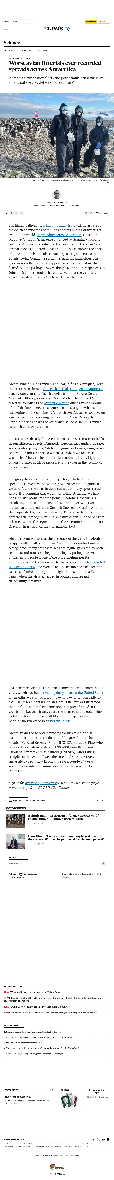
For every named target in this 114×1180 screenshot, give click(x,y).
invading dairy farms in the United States (73, 693)
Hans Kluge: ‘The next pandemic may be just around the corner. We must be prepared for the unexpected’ (66, 838)
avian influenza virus (58, 225)
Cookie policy (74, 1155)
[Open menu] (6, 29)
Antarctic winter (56, 403)
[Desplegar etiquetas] (103, 863)
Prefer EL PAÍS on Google (98, 213)
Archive (65, 1090)
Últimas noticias (13, 987)
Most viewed (11, 1025)
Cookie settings (62, 1155)
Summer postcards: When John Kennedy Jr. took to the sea (33, 1032)
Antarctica (13, 864)
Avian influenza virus (19, 58)
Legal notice (39, 1155)
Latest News (42, 51)
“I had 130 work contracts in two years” (24, 1043)
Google (31, 51)
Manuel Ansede (57, 202)
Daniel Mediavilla (35, 823)
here (68, 877)
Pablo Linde (33, 844)
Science (12, 43)
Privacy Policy (50, 1155)
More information (16, 877)
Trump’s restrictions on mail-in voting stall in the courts (39, 1006)
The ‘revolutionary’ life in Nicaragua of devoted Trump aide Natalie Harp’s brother (43, 1048)
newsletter (11, 1090)
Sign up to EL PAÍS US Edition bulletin (30, 800)
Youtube (22, 51)
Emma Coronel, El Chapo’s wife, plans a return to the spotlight (34, 1054)
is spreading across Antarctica (59, 235)
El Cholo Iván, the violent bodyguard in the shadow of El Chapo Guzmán (39, 1037)
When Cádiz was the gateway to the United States (35, 992)
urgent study (59, 721)
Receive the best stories (18, 1097)
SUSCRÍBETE (91, 21)
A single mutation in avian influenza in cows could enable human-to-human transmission (63, 817)
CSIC (22, 864)
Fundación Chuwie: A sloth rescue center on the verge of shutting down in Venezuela (53, 1012)
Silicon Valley (10, 51)
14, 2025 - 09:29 (70, 206)
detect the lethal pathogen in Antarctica (73, 389)
